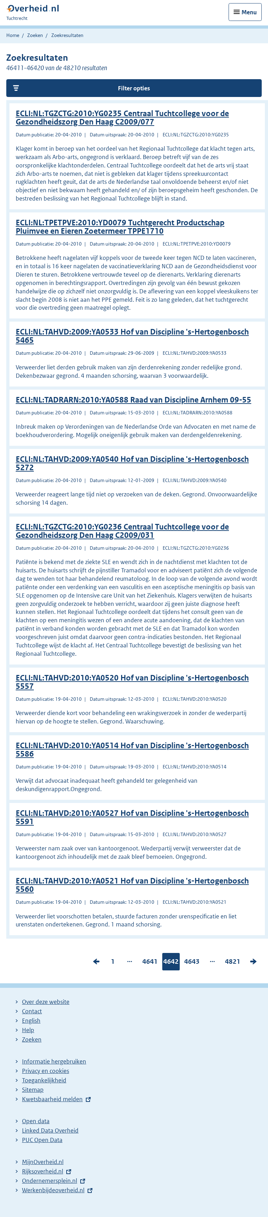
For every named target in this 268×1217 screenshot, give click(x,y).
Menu (249, 12)
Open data (36, 1121)
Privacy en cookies (45, 1071)
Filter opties (134, 88)
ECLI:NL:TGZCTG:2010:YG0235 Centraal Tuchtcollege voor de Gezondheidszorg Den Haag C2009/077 (122, 118)
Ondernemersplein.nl (49, 1181)
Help (28, 1030)
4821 (232, 963)
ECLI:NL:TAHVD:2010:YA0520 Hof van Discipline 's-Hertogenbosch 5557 (132, 682)
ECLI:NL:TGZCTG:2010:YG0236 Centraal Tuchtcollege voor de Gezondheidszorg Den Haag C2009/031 (122, 531)
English (31, 1020)
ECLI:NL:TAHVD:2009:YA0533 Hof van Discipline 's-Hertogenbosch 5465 (132, 336)
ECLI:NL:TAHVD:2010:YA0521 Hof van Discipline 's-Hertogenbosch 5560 (132, 885)
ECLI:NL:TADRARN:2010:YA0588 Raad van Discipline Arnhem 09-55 (133, 400)
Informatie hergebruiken (54, 1061)
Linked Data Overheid (50, 1130)
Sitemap (33, 1090)
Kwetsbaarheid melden (52, 1099)
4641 (150, 963)
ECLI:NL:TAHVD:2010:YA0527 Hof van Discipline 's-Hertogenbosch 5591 (132, 817)
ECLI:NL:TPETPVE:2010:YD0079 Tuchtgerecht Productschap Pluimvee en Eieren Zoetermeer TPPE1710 (120, 227)
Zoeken (35, 35)
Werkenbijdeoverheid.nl (53, 1190)
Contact (32, 1011)
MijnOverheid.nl (43, 1162)
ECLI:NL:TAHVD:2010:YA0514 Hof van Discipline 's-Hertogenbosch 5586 (132, 750)
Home (12, 35)
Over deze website (45, 1002)
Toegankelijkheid (44, 1080)
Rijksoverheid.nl (42, 1171)
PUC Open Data (42, 1140)
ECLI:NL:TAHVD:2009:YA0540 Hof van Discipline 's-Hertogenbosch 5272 (132, 463)
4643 (192, 963)
